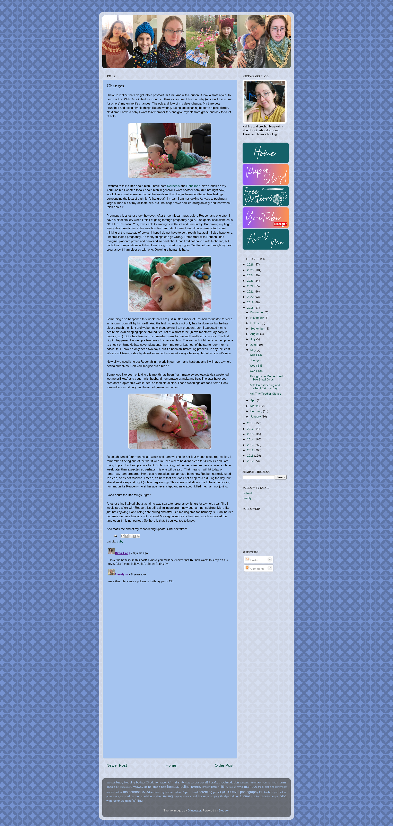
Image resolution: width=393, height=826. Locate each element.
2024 (250, 275)
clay (187, 782)
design (234, 782)
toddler (234, 796)
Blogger (224, 810)
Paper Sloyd (190, 792)
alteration (110, 782)
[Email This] (123, 536)
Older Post (224, 765)
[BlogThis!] (126, 536)
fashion (261, 782)
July (253, 339)
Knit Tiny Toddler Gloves (265, 393)
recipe (135, 796)
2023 (250, 280)
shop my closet (181, 796)
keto (214, 786)
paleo (177, 792)
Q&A (120, 796)
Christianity (176, 782)
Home (171, 765)
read (127, 796)
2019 (250, 302)
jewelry (206, 786)
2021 (250, 291)
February (256, 411)
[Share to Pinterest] (138, 536)
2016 (250, 428)
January (256, 416)
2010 (250, 461)
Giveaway (136, 786)
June (253, 344)
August (255, 333)
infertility (196, 786)
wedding (126, 800)
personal (230, 791)
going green (152, 786)
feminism (273, 782)
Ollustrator (194, 810)
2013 (250, 445)
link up (232, 787)
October (256, 323)
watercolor (113, 800)
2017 (250, 423)
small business (199, 796)
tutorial (245, 796)
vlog (283, 796)
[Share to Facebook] (134, 536)
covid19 (205, 782)
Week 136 (256, 354)
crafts (214, 782)
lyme (240, 786)
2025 (250, 270)
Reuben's (173, 186)
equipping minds (248, 782)
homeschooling (178, 786)
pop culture (280, 792)
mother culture (114, 792)
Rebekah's (193, 186)
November (257, 317)
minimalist (281, 786)
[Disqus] (170, 597)
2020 (250, 296)
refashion (146, 796)
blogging (129, 782)
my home (167, 792)
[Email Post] (115, 535)
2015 (250, 434)
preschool (111, 796)
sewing (167, 796)
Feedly (247, 498)
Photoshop (266, 792)
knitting (223, 786)
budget (140, 782)
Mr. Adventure (151, 792)
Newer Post (116, 765)
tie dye (224, 796)
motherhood (132, 792)
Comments (257, 568)
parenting (205, 792)
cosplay (195, 782)
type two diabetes (261, 796)
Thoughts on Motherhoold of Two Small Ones (268, 378)
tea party (214, 796)
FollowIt (248, 493)
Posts (253, 560)
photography (249, 792)
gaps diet (112, 786)
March (254, 405)
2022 (250, 286)
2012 (250, 450)
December (257, 312)
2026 (250, 264)
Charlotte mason (156, 782)
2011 (250, 455)
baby (120, 541)
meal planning (266, 786)
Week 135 (256, 365)
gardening (125, 787)
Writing (137, 800)
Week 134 (256, 370)
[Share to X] (130, 536)
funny (283, 782)
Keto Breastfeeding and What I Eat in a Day (265, 387)
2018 (250, 307)
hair (163, 786)
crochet (224, 782)
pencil (217, 792)
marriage (250, 786)
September (257, 328)
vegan (275, 796)
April (253, 400)
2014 (250, 439)
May (253, 350)
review (157, 796)
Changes (255, 360)
